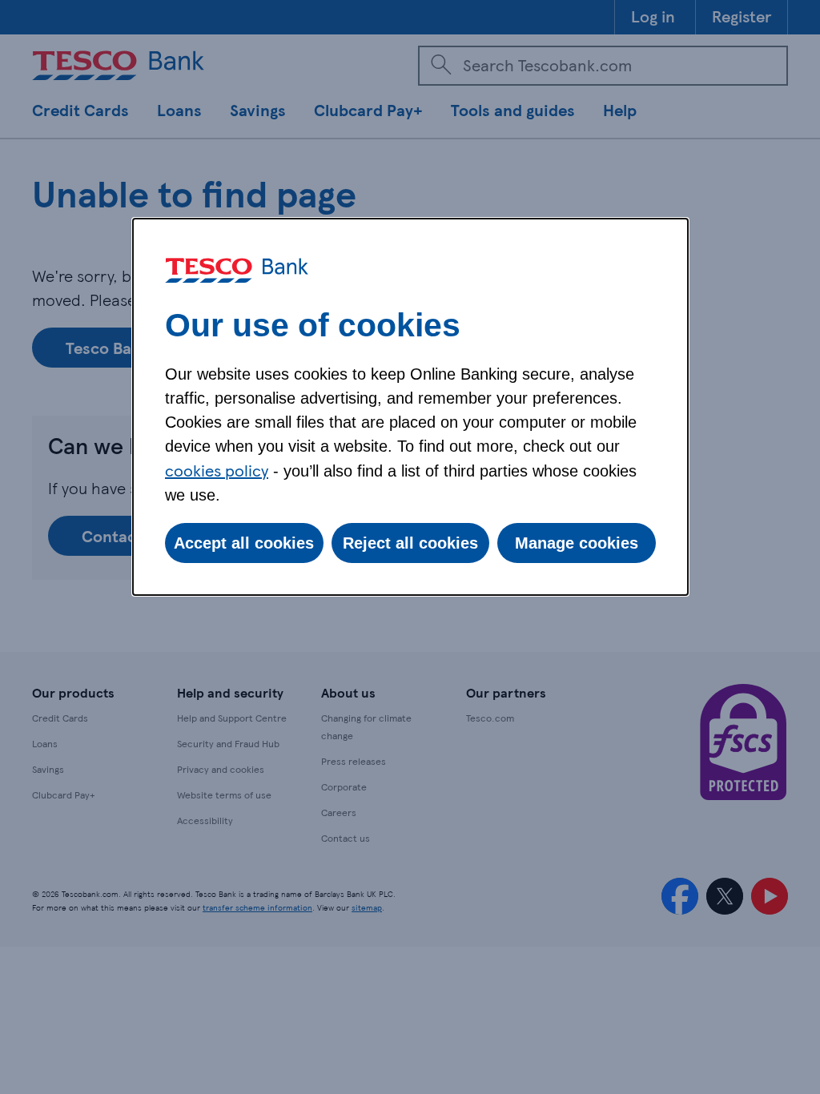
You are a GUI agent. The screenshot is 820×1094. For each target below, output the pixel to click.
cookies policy (216, 470)
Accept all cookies (244, 543)
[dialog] (410, 407)
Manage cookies (576, 543)
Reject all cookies (410, 543)
